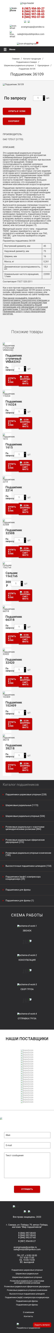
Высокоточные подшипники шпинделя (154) (29, 866)
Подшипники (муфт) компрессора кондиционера (27, 1297)
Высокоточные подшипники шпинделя (27, 1294)
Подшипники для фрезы (18, 890)
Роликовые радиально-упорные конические (27, 1290)
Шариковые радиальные (27, 1274)
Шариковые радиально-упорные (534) (25, 816)
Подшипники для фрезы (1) (20, 901)
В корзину (13, 121)
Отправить (27, 1189)
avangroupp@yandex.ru (32, 26)
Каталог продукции (32, 59)
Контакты (28, 1316)
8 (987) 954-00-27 (33, 8)
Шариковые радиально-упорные (19, 65)
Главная (16, 59)
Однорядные (43, 65)
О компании (28, 1312)
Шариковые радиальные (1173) (22, 805)
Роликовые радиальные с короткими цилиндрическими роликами (27, 1282)
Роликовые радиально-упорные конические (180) (28, 854)
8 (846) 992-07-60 (33, 17)
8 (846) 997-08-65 (33, 14)
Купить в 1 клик (16, 111)
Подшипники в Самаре (26, 62)
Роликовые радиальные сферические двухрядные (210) (25, 841)
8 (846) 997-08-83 (33, 11)
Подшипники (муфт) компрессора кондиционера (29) (23, 878)
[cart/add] (25, 380)
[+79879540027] (26, 21)
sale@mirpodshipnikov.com (30, 34)
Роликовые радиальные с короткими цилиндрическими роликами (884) (25, 828)
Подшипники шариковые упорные (27, 1270)
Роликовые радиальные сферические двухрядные (27, 1286)
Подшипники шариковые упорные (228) (26, 794)
